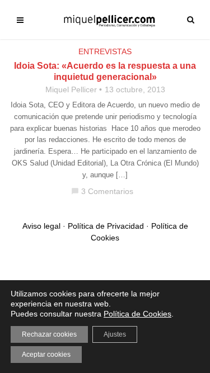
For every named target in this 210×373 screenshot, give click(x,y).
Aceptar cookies (46, 354)
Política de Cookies (137, 313)
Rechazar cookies (49, 334)
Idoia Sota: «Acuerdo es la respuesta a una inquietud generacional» (105, 71)
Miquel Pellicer (71, 89)
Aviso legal (41, 225)
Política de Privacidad (106, 225)
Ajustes (115, 334)
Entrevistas (105, 51)
